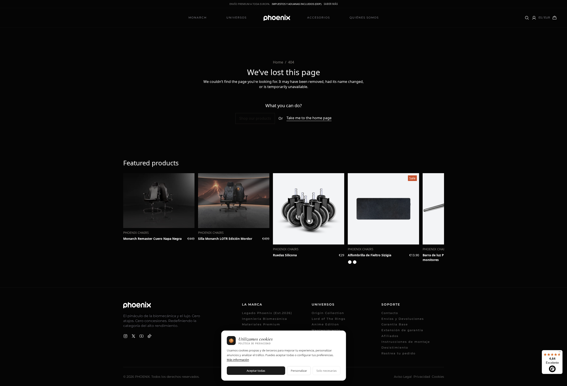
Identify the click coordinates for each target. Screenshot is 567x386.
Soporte (390, 304)
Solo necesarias (326, 371)
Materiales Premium (261, 324)
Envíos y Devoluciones (402, 318)
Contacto (389, 313)
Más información (238, 360)
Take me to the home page (309, 117)
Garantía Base (394, 324)
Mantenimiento (326, 330)
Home (278, 62)
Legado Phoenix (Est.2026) (267, 313)
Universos (236, 17)
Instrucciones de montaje (405, 341)
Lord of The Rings (329, 318)
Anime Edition (325, 324)
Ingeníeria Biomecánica (264, 318)
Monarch (197, 17)
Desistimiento (394, 347)
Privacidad (421, 377)
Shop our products (255, 118)
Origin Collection (328, 313)
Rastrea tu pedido (400, 353)
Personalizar (299, 371)
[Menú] (560, 352)
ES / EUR (544, 17)
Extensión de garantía (402, 330)
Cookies (438, 377)
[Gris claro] (355, 262)
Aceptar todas (256, 371)
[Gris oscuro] (350, 262)
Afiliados (392, 336)
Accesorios (318, 17)
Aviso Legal (403, 377)
